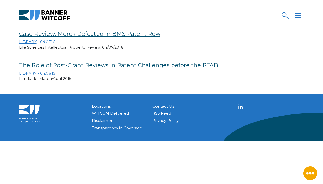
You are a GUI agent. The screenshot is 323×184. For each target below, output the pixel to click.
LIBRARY (28, 41)
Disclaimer (102, 120)
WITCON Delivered (110, 113)
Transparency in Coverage (117, 127)
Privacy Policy (165, 120)
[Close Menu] (310, 173)
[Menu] (297, 15)
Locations (101, 106)
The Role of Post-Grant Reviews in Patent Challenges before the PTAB (118, 65)
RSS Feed (161, 113)
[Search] (285, 15)
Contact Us (163, 106)
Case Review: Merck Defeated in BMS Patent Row (89, 33)
